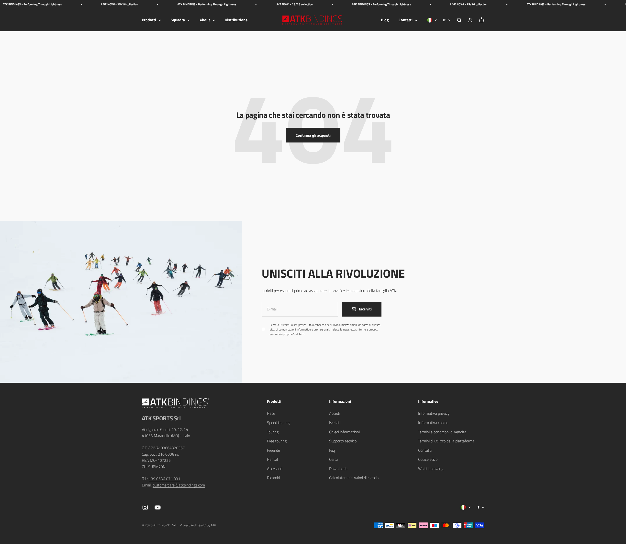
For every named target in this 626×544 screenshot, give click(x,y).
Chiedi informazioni (344, 432)
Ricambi (273, 478)
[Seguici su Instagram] (145, 507)
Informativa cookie (433, 423)
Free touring (277, 441)
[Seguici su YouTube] (157, 507)
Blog (385, 20)
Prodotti (149, 20)
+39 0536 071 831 (164, 479)
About (205, 20)
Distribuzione (236, 20)
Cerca (333, 459)
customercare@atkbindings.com (179, 485)
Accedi (334, 413)
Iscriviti (334, 423)
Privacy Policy (288, 324)
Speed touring (278, 423)
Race (271, 413)
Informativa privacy (433, 413)
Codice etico (427, 459)
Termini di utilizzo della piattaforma (446, 441)
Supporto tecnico (343, 441)
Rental (272, 459)
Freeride (273, 450)
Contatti (406, 20)
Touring (273, 432)
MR (213, 525)
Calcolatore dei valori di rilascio (354, 478)
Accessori (274, 469)
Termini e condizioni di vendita (442, 432)
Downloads (338, 469)
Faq (332, 450)
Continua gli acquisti (313, 135)
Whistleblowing (430, 469)
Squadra (178, 20)
